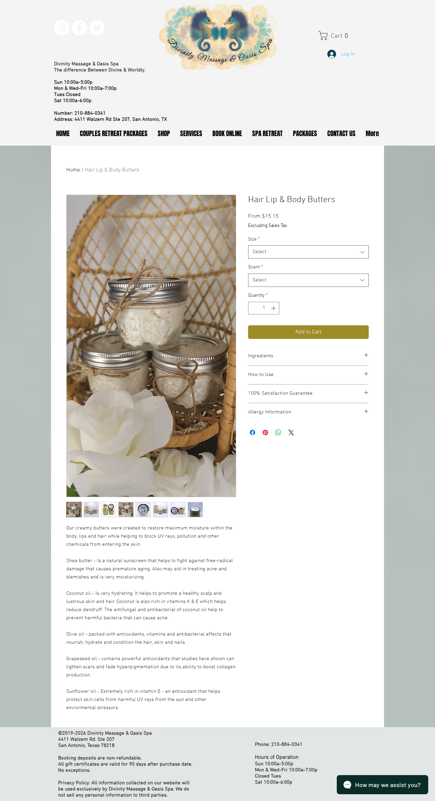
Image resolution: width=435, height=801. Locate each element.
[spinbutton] (264, 308)
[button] (340, 35)
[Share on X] (291, 432)
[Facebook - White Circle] (79, 27)
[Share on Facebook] (252, 432)
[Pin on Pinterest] (265, 432)
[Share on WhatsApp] (278, 432)
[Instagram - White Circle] (61, 27)
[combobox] (308, 252)
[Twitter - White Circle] (97, 27)
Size (254, 239)
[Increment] (274, 308)
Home (73, 170)
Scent (255, 267)
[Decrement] (253, 308)
